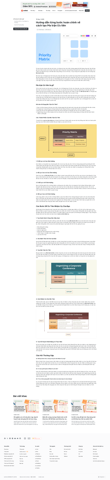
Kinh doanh (95, 453)
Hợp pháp (81, 456)
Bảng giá (95, 449)
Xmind (59, 256)
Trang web (6, 451)
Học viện (51, 453)
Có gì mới (80, 451)
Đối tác (65, 451)
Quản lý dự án (23, 451)
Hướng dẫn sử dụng (54, 456)
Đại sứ (65, 453)
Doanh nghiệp (96, 456)
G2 (79, 453)
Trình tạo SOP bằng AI (9, 463)
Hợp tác (21, 458)
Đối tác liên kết (67, 449)
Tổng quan (22, 449)
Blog (51, 451)
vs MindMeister (38, 456)
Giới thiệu (81, 449)
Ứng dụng (6, 449)
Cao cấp (95, 451)
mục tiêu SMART (73, 347)
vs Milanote (37, 453)
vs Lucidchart (38, 465)
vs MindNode (38, 463)
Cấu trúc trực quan (24, 456)
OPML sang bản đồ (8, 458)
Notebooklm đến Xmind (9, 465)
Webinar (65, 456)
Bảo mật (21, 463)
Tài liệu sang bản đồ (8, 456)
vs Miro (36, 451)
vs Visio (36, 449)
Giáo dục (95, 458)
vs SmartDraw (38, 458)
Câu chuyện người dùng (55, 458)
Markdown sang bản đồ (9, 453)
